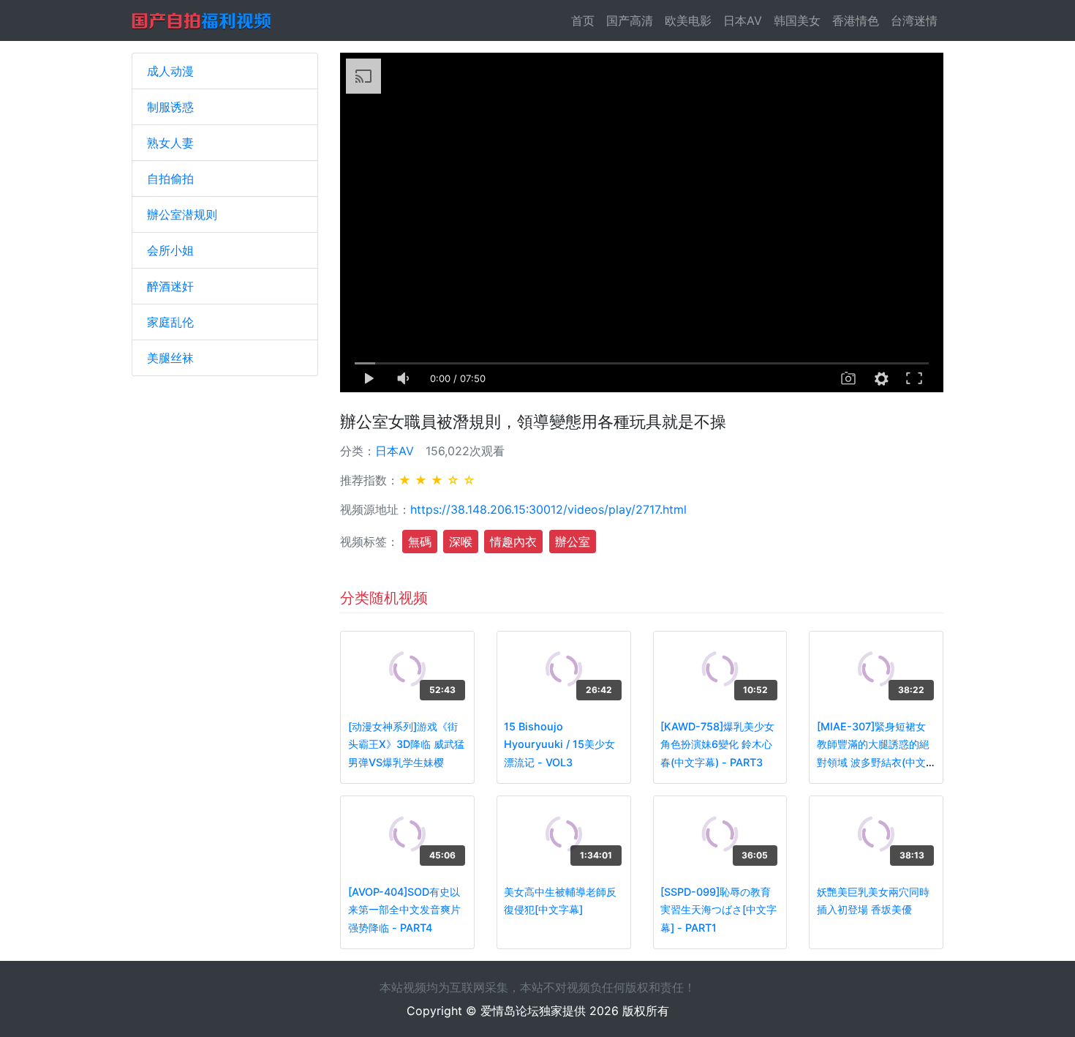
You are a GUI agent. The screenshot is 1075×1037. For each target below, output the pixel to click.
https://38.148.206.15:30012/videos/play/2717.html (548, 509)
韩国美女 (797, 20)
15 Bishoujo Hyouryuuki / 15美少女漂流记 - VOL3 (559, 744)
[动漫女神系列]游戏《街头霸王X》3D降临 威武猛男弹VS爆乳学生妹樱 (406, 744)
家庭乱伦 (170, 322)
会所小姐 (170, 250)
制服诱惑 (170, 107)
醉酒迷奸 (170, 286)
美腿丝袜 (170, 358)
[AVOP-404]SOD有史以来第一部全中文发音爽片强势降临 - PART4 (404, 910)
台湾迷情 (914, 20)
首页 (585, 20)
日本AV (742, 20)
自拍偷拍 (170, 178)
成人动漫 (170, 71)
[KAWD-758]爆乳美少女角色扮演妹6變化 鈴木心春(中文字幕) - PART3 (717, 744)
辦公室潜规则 (182, 214)
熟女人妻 (170, 142)
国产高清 (629, 20)
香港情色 (855, 20)
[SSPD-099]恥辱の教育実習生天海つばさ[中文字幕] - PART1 (718, 910)
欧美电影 (688, 20)
